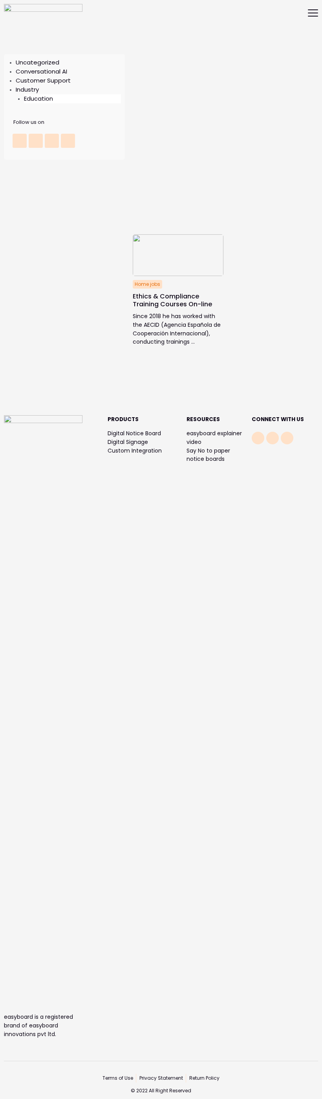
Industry (27, 89)
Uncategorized (37, 62)
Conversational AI (41, 71)
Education (38, 98)
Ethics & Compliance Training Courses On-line (172, 300)
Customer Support (43, 80)
